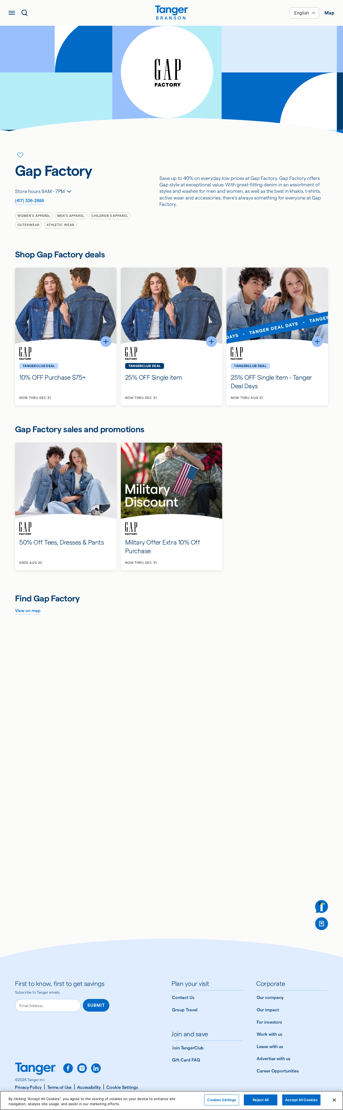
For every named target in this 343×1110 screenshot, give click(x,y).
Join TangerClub (188, 1048)
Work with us (269, 1034)
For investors (269, 1022)
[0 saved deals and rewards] (321, 923)
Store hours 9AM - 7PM (40, 191)
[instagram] (82, 1068)
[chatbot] (321, 906)
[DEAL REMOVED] (321, 923)
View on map (27, 610)
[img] (171, 10)
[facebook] (68, 1068)
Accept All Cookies (301, 1100)
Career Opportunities (278, 1071)
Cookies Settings (221, 1100)
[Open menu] (12, 13)
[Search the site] (24, 13)
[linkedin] (96, 1068)
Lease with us (270, 1046)
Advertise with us (273, 1058)
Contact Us (183, 997)
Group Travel (184, 1010)
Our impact (268, 1010)
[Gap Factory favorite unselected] (20, 155)
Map (329, 12)
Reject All (261, 1100)
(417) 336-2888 (29, 200)
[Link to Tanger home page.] (35, 1069)
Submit (96, 1005)
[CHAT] (321, 906)
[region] (171, 1100)
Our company (270, 997)
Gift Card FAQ (186, 1060)
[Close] (334, 1100)
